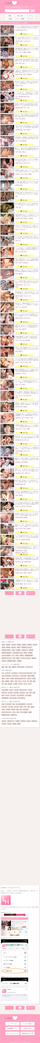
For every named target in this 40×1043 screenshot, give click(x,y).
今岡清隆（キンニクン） (26, 647)
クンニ (19, 681)
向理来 (18, 647)
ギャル (3, 709)
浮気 (6, 666)
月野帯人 (22, 655)
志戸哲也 (30, 652)
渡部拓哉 (19, 660)
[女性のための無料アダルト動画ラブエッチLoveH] (12, 4)
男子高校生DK (5, 698)
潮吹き (34, 678)
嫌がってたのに (20, 666)
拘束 (16, 681)
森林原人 (34, 658)
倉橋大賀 (31, 650)
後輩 (34, 692)
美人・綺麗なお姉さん (21, 704)
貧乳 (17, 709)
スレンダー (4, 706)
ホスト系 (10, 692)
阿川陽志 (19, 644)
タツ (13, 655)
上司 (27, 692)
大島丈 (13, 650)
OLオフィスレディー (6, 712)
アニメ (29, 683)
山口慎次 (4, 660)
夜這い (3, 678)
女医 (18, 712)
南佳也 (18, 658)
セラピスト (13, 695)
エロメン (7, 695)
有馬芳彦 (8, 644)
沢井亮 (25, 652)
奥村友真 (18, 650)
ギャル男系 (16, 692)
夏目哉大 (8, 647)
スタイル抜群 (8, 704)
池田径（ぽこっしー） (7, 658)
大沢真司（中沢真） (6, 650)
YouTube (9, 723)
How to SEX (23, 675)
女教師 (30, 712)
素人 (21, 709)
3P (2, 683)
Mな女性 (13, 709)
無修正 (12, 678)
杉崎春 (3, 647)
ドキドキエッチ (29, 666)
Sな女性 (8, 709)
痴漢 (31, 681)
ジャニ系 (16, 689)
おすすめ (4, 721)
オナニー (29, 678)
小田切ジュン (25, 650)
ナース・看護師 (23, 712)
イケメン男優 (5, 689)
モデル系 (16, 706)
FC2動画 (17, 721)
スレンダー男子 (20, 695)
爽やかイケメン (23, 689)
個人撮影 (10, 683)
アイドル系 (10, 706)
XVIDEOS (23, 721)
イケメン (11, 689)
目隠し (12, 681)
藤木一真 (14, 647)
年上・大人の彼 (13, 698)
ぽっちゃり (29, 704)
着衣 (3, 681)
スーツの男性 (28, 695)
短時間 (18, 723)
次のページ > (30, 593)
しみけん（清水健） (6, 655)
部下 (31, 692)
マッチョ (30, 689)
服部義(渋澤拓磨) (29, 655)
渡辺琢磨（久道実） (11, 660)
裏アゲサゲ (34, 721)
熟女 (29, 706)
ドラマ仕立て (14, 673)
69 (27, 681)
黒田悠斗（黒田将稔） (7, 652)
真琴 (14, 658)
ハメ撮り (15, 683)
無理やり (14, 666)
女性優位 (7, 681)
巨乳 (14, 704)
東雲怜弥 (30, 644)
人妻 (3, 704)
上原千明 (14, 644)
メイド (14, 712)
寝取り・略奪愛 (31, 675)
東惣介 (3, 644)
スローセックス (15, 675)
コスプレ (21, 683)
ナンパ (25, 683)
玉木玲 (17, 655)
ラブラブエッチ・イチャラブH (25, 673)
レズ (3, 673)
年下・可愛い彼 (21, 698)
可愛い (21, 706)
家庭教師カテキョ (6, 714)
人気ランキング (10, 721)
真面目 (32, 706)
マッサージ (7, 673)
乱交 (6, 683)
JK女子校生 (25, 709)
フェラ (24, 681)
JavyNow (4, 723)
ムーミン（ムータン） (26, 658)
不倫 (10, 666)
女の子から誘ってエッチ (20, 678)
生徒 (3, 695)
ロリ (25, 706)
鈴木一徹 (35, 644)
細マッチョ (4, 692)
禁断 (3, 666)
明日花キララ (14, 714)
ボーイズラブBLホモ (6, 675)
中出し (7, 678)
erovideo (29, 721)
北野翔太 (24, 644)
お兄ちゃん (22, 692)
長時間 (14, 723)
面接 (34, 681)
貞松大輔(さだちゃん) (17, 652)
